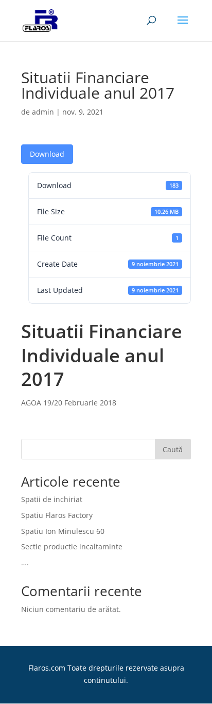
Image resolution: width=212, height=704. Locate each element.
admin (43, 112)
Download (47, 154)
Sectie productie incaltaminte (71, 546)
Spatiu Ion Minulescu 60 (62, 531)
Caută (173, 449)
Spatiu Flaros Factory (57, 515)
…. (25, 562)
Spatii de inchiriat (51, 499)
